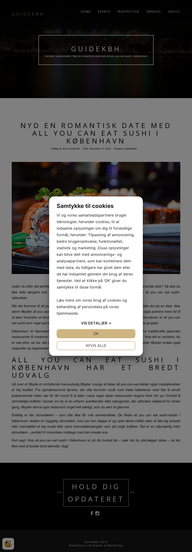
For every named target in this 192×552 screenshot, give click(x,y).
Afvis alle (96, 345)
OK (96, 333)
